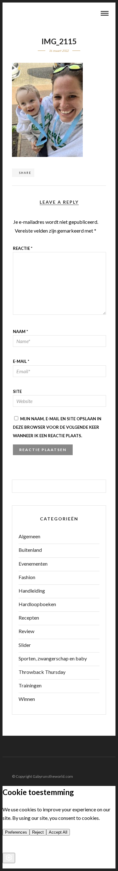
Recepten (29, 618)
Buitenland (30, 550)
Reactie (22, 248)
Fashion (27, 577)
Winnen (27, 699)
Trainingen (30, 685)
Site (17, 391)
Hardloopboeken (37, 604)
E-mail (21, 361)
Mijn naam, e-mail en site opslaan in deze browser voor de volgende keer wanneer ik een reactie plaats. (57, 427)
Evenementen (33, 564)
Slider (25, 645)
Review (26, 631)
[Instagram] (111, 766)
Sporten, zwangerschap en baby (53, 658)
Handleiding (32, 591)
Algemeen (29, 536)
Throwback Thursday (42, 672)
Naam (20, 331)
